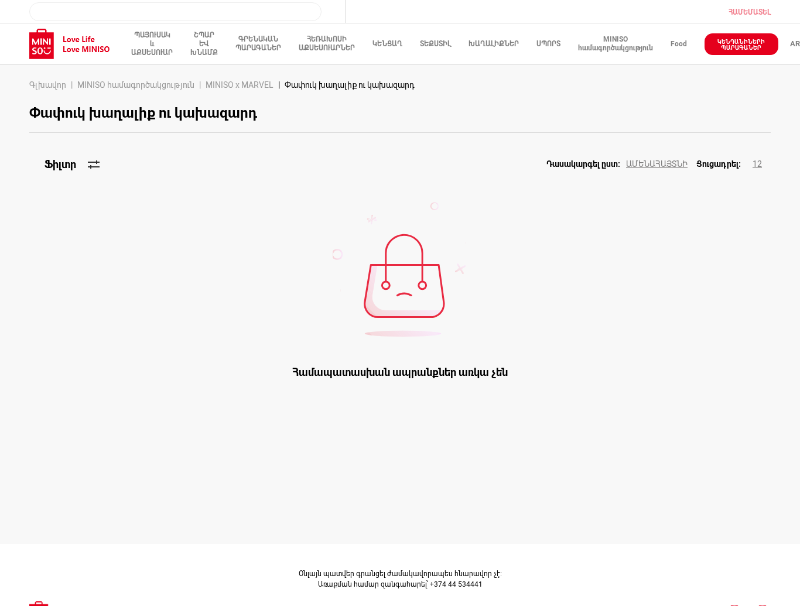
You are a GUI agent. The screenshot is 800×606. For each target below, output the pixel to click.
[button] (621, 164)
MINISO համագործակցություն (135, 85)
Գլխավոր (47, 85)
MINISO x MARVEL (239, 85)
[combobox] (175, 11)
